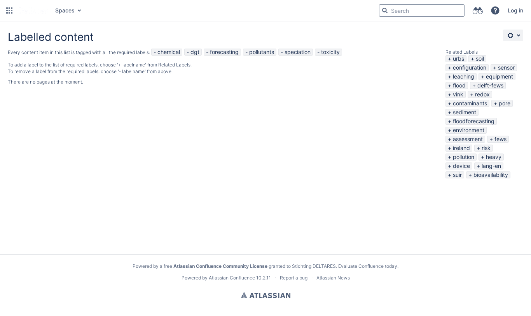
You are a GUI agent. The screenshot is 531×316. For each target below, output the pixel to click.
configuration (469, 67)
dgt (194, 52)
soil (480, 58)
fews (500, 139)
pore (504, 103)
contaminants (470, 103)
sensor (506, 67)
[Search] (385, 10)
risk (486, 148)
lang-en (491, 165)
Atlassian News (333, 278)
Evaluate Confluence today (367, 266)
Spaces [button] (65, 10)
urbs (458, 58)
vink (458, 94)
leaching (463, 76)
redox (482, 94)
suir (457, 174)
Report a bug (293, 278)
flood (459, 85)
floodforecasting (473, 121)
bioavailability (490, 174)
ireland (461, 148)
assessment (468, 139)
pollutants (261, 52)
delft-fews (490, 85)
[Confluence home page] (33, 10)
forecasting (224, 52)
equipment (499, 76)
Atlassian (265, 295)
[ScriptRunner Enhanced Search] (477, 10)
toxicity (330, 52)
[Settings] (513, 35)
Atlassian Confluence (232, 278)
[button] (9, 10)
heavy (493, 157)
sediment (464, 112)
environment (468, 130)
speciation (298, 52)
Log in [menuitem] (515, 10)
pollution (463, 157)
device (461, 165)
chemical (168, 52)
